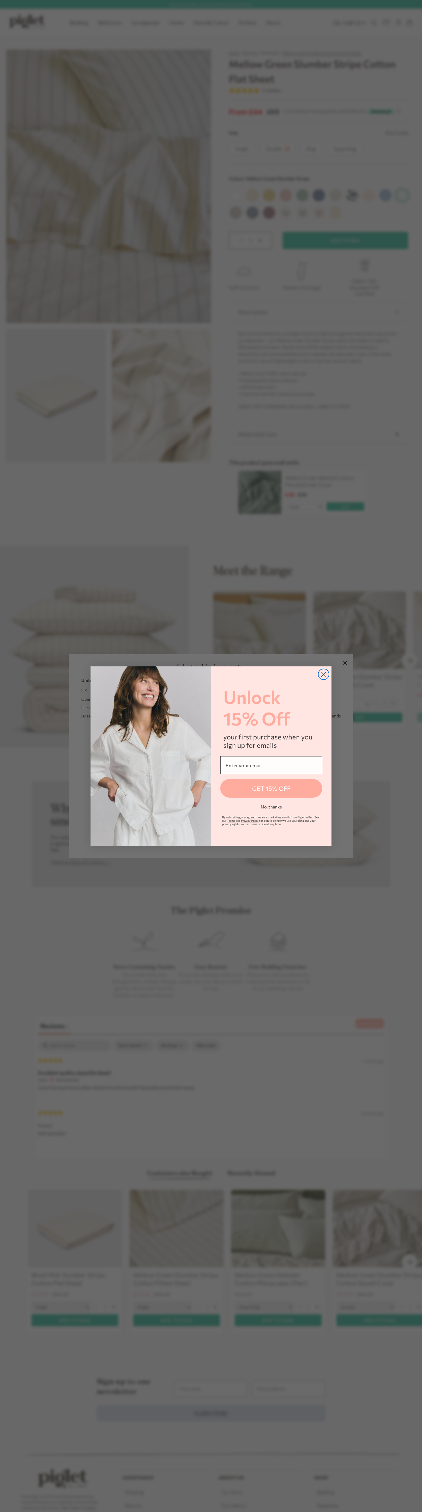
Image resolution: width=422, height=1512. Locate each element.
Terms (231, 820)
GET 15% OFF (271, 788)
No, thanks (271, 806)
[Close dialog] (323, 674)
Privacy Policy (250, 820)
